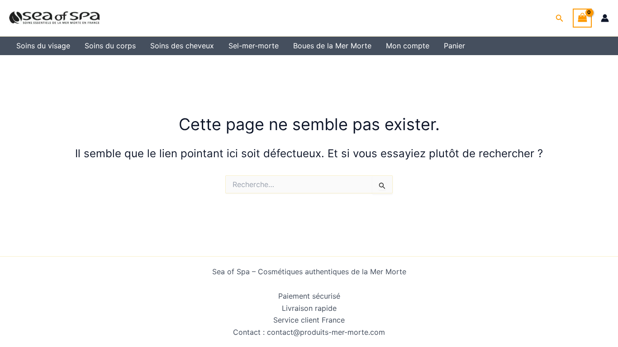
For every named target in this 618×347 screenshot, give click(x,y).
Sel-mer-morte (253, 45)
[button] (560, 18)
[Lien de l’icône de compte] (605, 18)
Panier (454, 45)
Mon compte (407, 45)
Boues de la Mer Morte (332, 45)
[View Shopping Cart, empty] (582, 18)
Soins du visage (43, 45)
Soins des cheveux (182, 45)
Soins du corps (110, 45)
